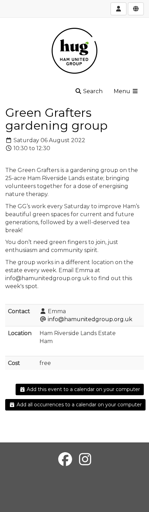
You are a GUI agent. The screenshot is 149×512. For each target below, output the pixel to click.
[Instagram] (85, 459)
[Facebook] (65, 459)
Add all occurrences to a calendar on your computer (78, 404)
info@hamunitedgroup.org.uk (90, 319)
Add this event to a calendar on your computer (82, 389)
